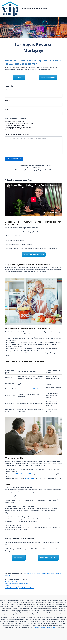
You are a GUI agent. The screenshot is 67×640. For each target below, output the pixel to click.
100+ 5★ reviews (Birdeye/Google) (28, 389)
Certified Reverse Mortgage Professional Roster (19, 588)
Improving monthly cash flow (15, 121)
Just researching (11, 130)
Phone (7, 101)
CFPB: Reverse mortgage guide (14, 586)
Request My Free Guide (48, 77)
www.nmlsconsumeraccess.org (39, 630)
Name (7, 92)
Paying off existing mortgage (15, 125)
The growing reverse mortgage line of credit (19, 123)
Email (7, 109)
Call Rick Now (19, 77)
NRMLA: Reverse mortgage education (16, 584)
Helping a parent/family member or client (19, 128)
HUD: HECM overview (11, 581)
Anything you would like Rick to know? (17, 134)
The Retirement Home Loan (34, 8)
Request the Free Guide (48, 558)
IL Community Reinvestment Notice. (45, 628)
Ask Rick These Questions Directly (33, 254)
